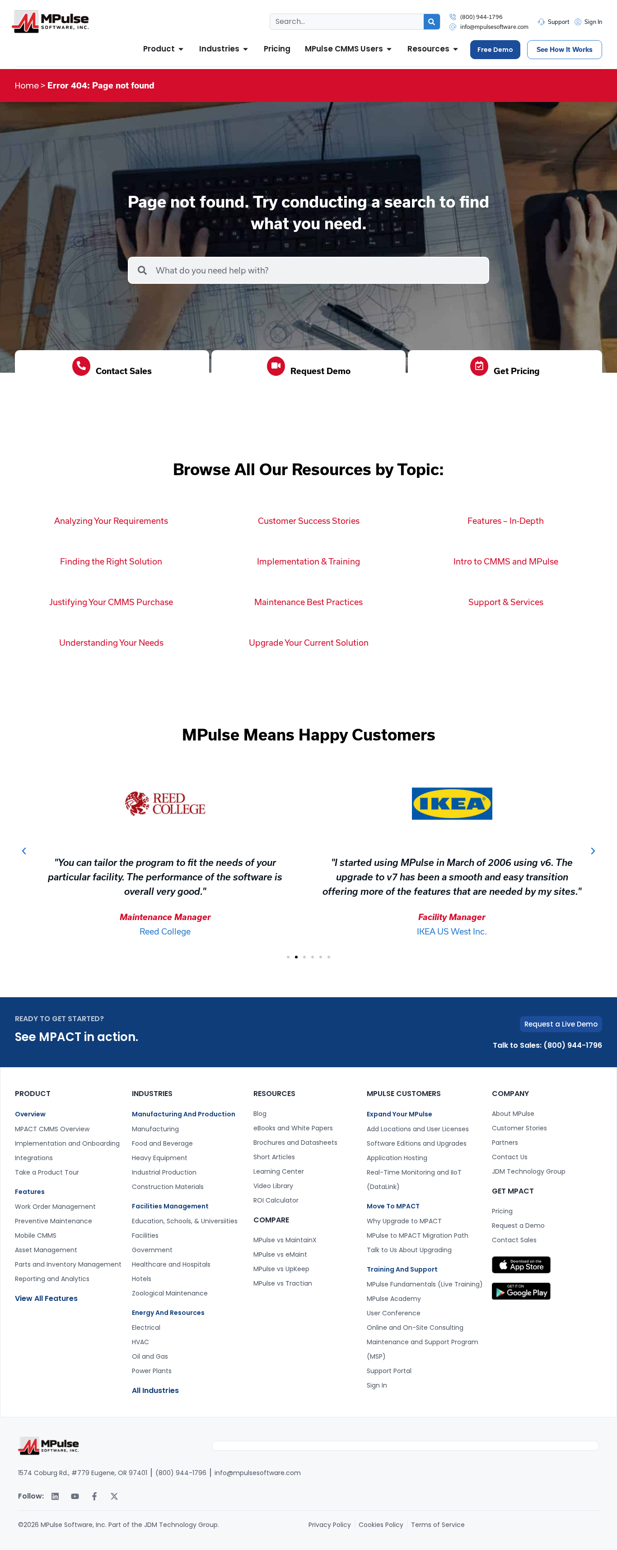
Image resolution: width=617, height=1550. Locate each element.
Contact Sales (124, 371)
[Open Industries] (245, 49)
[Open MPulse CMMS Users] (389, 49)
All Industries (155, 1390)
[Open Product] (181, 49)
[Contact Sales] (81, 366)
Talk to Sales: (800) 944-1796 (547, 1045)
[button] (23, 851)
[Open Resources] (455, 49)
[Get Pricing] (479, 366)
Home (27, 85)
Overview (30, 1114)
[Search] (432, 21)
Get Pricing (517, 371)
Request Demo (320, 371)
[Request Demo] (276, 366)
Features (30, 1191)
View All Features (46, 1298)
